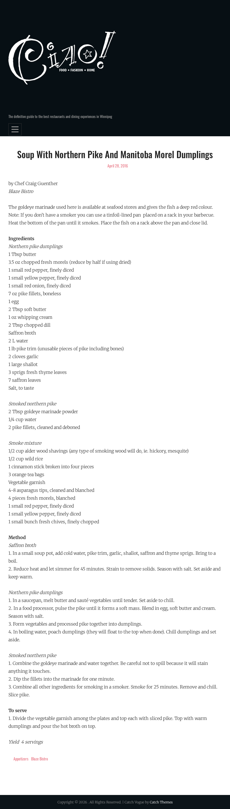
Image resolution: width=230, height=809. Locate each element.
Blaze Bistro (39, 759)
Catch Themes (161, 802)
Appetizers (20, 759)
